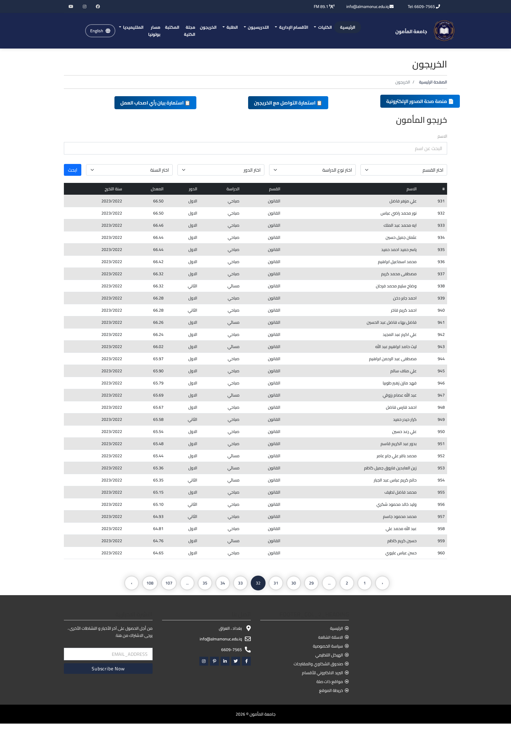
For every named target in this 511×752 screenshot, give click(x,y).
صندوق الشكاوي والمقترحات (318, 664)
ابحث (72, 169)
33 (240, 583)
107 (168, 583)
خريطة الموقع (331, 690)
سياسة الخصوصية (328, 646)
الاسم (442, 136)
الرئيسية (347, 27)
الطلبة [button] (232, 27)
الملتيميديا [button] (132, 27)
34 (222, 583)
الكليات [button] (324, 27)
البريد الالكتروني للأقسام (322, 673)
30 (293, 583)
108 (149, 583)
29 (311, 583)
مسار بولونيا (154, 30)
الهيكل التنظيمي (329, 655)
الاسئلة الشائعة (330, 637)
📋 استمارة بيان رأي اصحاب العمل (155, 102)
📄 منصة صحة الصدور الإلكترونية (420, 101)
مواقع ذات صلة (329, 681)
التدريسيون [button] (258, 27)
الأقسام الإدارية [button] (293, 27)
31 (276, 583)
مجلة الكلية (189, 30)
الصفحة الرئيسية (433, 82)
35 (205, 583)
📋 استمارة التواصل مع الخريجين (288, 102)
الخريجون (208, 27)
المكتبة (172, 27)
